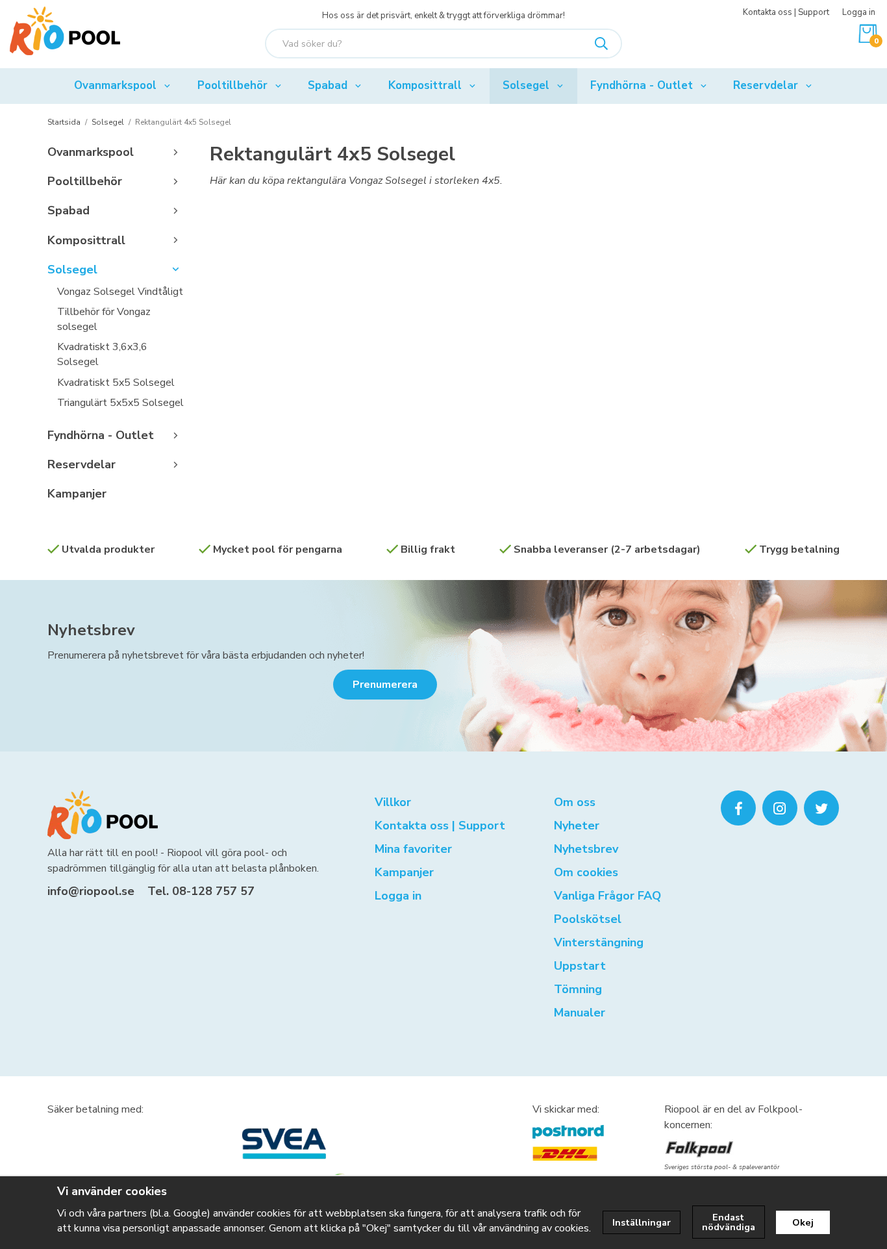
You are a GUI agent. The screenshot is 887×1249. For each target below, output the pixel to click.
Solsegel (526, 85)
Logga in (858, 12)
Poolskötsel (587, 919)
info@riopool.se (90, 891)
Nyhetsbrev (91, 630)
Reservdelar (765, 85)
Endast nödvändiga (728, 1222)
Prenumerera (385, 684)
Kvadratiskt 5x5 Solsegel (116, 382)
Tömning (578, 989)
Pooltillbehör (232, 85)
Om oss (574, 802)
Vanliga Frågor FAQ (607, 895)
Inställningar (641, 1222)
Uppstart (580, 966)
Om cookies (586, 872)
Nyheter (576, 825)
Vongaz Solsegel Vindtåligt (120, 291)
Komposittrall (425, 85)
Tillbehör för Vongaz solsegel (104, 319)
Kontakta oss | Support (786, 12)
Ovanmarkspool (115, 85)
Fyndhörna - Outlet (641, 85)
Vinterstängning (598, 942)
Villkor (393, 802)
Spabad (327, 85)
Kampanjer (76, 493)
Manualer (579, 1012)
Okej (803, 1222)
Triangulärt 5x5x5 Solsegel (120, 403)
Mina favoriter (413, 849)
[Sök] (601, 43)
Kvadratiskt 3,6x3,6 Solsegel (102, 354)
